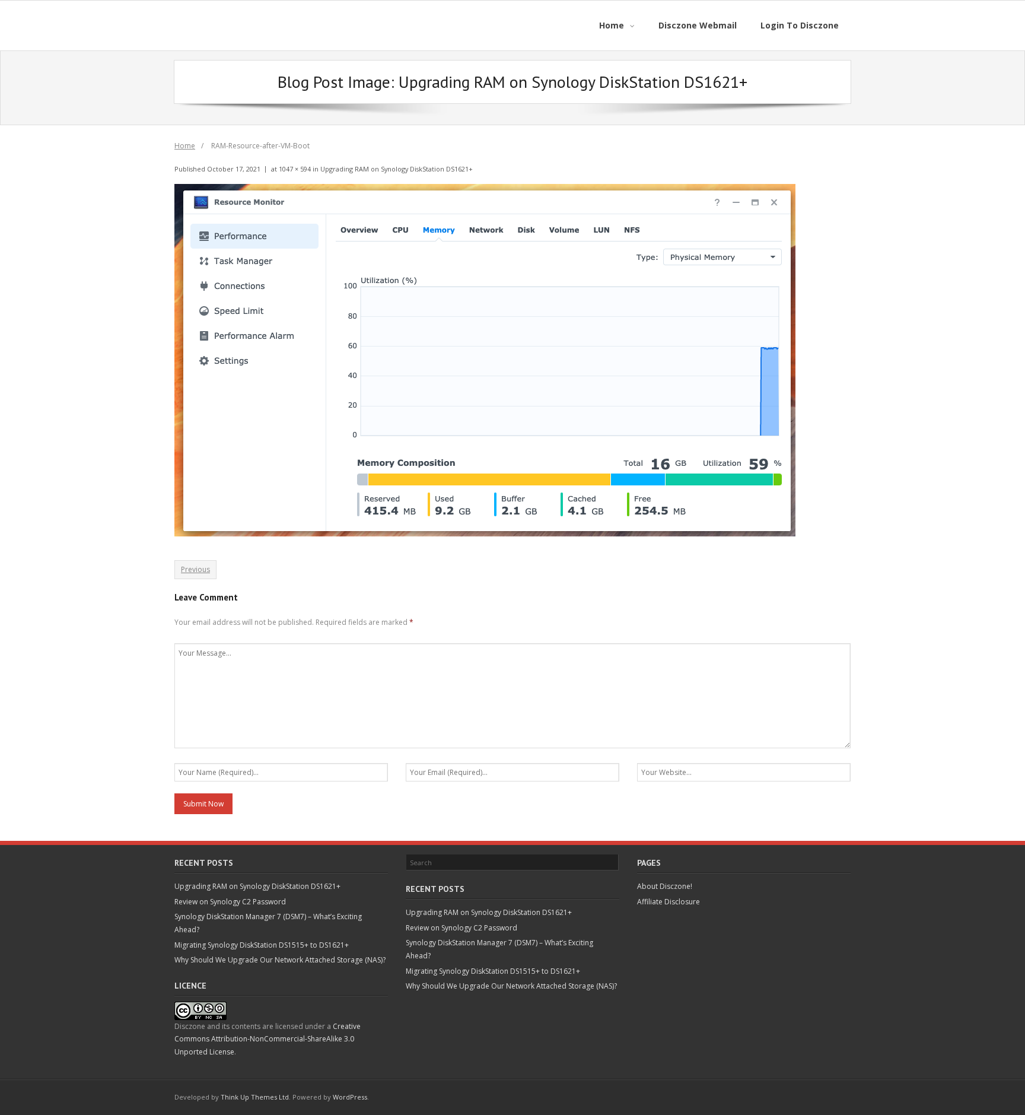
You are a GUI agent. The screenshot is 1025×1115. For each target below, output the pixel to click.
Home (184, 146)
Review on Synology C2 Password (230, 902)
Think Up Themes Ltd (255, 1096)
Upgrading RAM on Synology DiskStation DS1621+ (396, 168)
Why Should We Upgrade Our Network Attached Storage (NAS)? (280, 960)
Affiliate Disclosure (668, 902)
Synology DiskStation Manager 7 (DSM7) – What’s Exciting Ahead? (268, 923)
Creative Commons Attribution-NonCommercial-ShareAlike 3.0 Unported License (267, 1039)
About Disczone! (664, 886)
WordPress (350, 1096)
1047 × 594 (295, 168)
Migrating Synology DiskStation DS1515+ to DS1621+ (261, 945)
